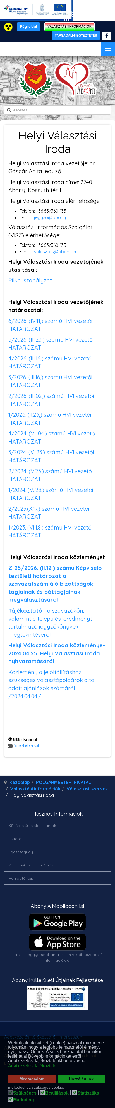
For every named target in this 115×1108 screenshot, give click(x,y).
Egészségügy (20, 851)
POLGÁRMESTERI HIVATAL (63, 782)
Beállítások (57, 1093)
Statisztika (88, 1093)
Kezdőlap (19, 782)
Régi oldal (28, 26)
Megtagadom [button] (32, 1079)
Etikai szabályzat (30, 280)
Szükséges (25, 1093)
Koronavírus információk (30, 865)
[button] (89, 1061)
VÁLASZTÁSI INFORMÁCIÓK (69, 26)
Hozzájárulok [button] (81, 1079)
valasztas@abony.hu (56, 251)
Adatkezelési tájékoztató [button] (32, 1066)
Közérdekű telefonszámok (32, 825)
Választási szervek (27, 745)
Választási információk (35, 788)
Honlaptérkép (20, 878)
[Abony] (57, 80)
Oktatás (15, 838)
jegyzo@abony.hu (53, 217)
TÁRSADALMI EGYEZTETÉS (76, 35)
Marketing (23, 1100)
